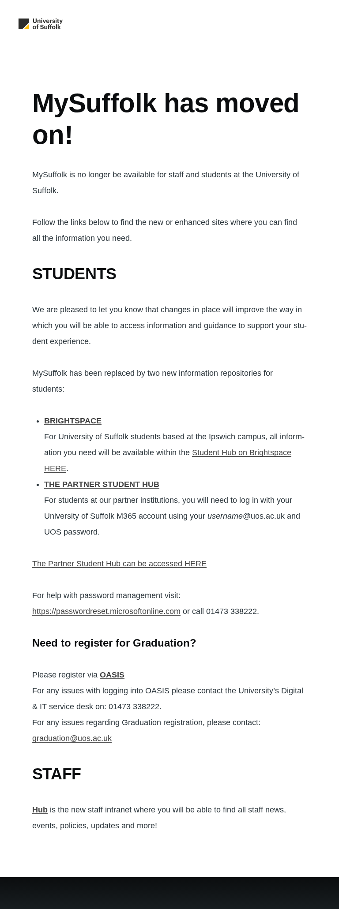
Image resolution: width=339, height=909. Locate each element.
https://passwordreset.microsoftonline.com (106, 611)
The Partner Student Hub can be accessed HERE (119, 563)
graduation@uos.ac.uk (72, 738)
